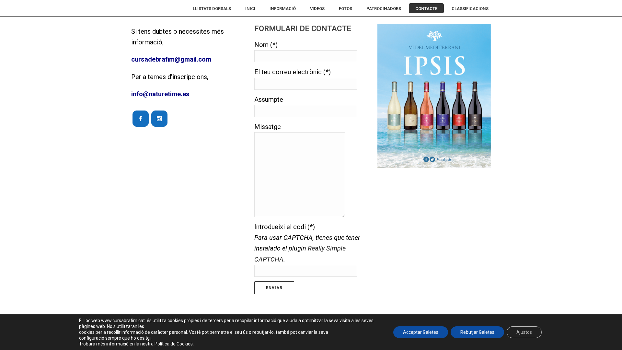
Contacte (426, 8)
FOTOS (345, 8)
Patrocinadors (383, 8)
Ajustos (524, 332)
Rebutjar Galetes (477, 332)
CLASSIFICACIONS (470, 8)
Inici (250, 8)
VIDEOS (317, 8)
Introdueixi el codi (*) (307, 243)
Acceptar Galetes (420, 332)
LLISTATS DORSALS (212, 8)
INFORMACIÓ (283, 8)
